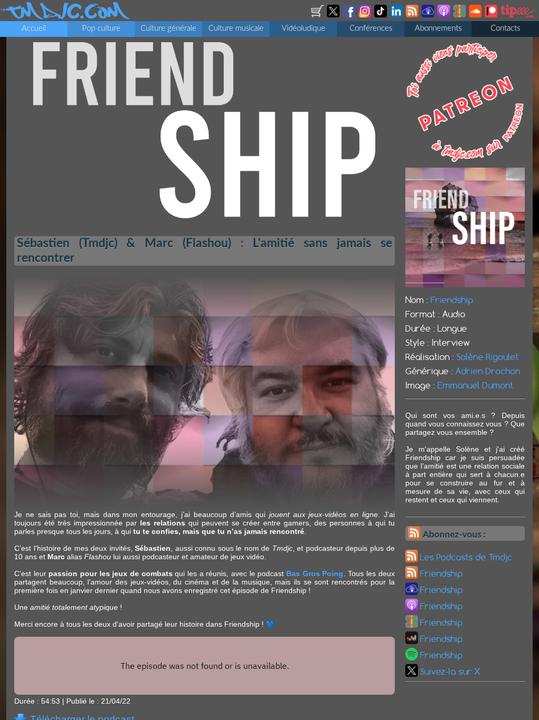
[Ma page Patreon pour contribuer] (492, 15)
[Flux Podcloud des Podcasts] (429, 15)
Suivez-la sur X (450, 671)
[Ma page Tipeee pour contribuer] (518, 15)
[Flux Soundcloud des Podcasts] (476, 15)
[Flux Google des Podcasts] (460, 15)
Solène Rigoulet (487, 357)
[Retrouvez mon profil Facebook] (350, 15)
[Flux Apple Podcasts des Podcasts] (444, 15)
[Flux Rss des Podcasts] (413, 15)
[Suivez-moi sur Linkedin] (397, 15)
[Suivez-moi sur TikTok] (381, 15)
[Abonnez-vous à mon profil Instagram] (365, 15)
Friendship (452, 300)
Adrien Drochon (487, 371)
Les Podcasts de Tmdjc (466, 557)
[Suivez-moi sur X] (334, 15)
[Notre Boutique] (318, 15)
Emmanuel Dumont (475, 385)
